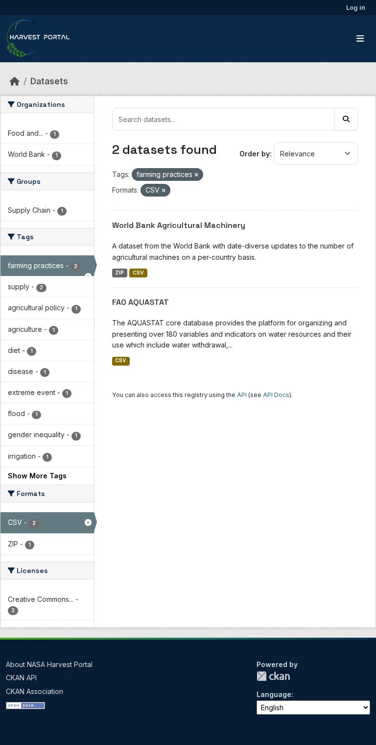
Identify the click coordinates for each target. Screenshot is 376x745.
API (242, 394)
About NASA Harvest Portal (49, 664)
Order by (254, 153)
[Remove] (196, 175)
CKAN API (21, 677)
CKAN (273, 676)
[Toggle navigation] (360, 39)
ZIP (119, 273)
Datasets (49, 81)
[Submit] (346, 119)
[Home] (15, 81)
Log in (355, 7)
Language (274, 694)
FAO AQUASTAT (140, 302)
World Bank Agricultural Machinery (178, 225)
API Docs (276, 394)
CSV (138, 273)
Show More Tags (37, 476)
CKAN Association (34, 691)
